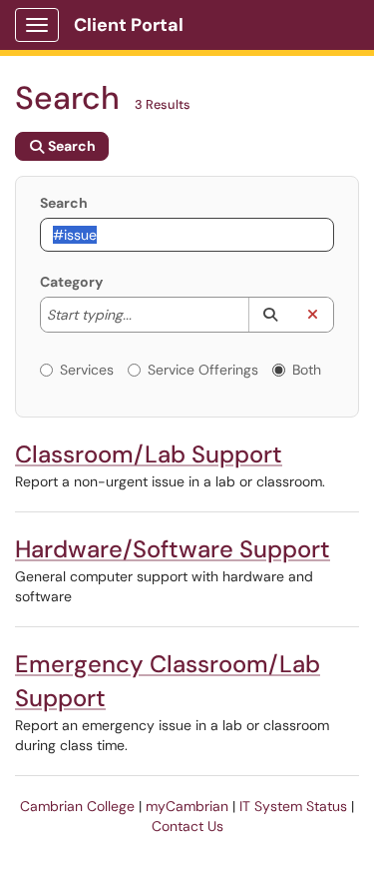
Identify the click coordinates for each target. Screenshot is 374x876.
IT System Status (293, 806)
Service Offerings (203, 370)
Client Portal (129, 25)
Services (87, 370)
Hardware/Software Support (172, 548)
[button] (269, 315)
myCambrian (187, 806)
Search (64, 203)
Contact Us (187, 826)
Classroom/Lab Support (148, 453)
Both (306, 370)
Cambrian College (77, 806)
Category (71, 282)
